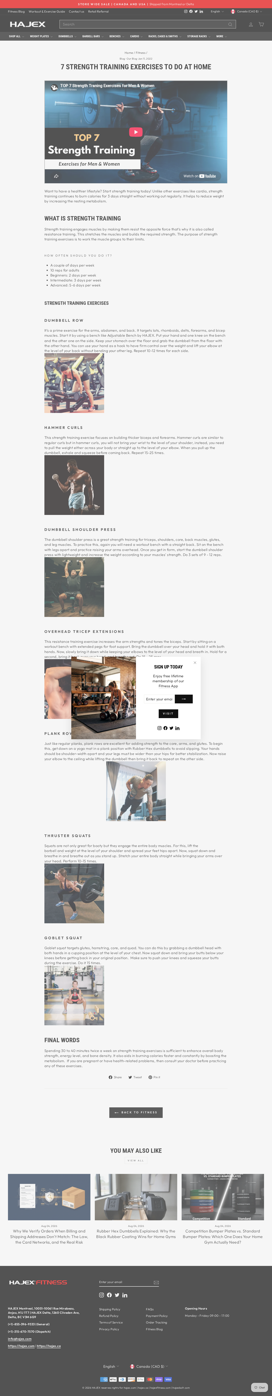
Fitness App (168, 686)
